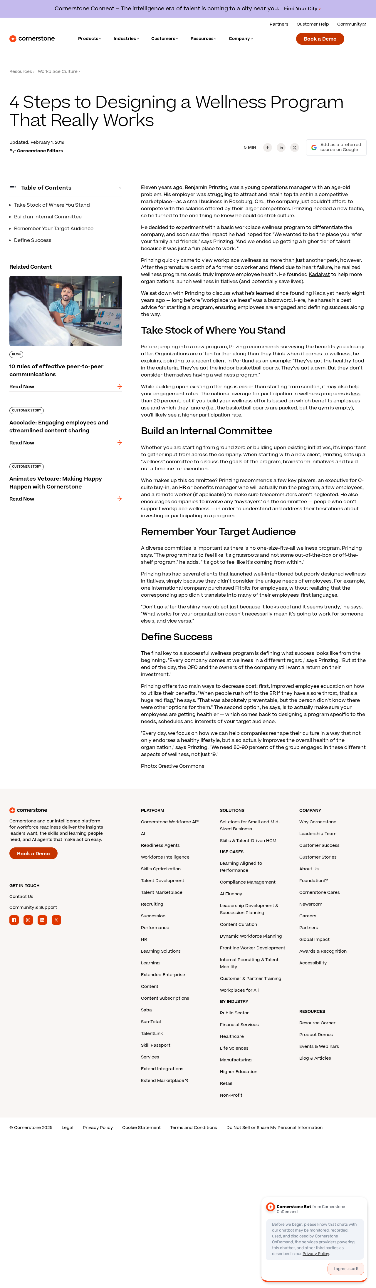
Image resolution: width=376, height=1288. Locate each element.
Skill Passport (155, 1045)
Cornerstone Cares (319, 892)
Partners (279, 24)
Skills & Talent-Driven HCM (248, 841)
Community (349, 24)
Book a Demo (320, 39)
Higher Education (238, 1072)
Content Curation (238, 924)
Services (150, 1057)
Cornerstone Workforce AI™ (170, 822)
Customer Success (319, 845)
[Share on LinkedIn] (281, 147)
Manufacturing (236, 1060)
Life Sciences (234, 1048)
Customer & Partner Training (250, 979)
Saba (146, 1010)
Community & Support (33, 907)
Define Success (32, 240)
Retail (226, 1083)
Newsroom (310, 904)
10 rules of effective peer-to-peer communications (49, 278)
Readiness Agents (160, 845)
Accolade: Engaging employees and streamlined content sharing (53, 409)
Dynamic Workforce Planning (251, 936)
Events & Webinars (319, 1046)
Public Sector (234, 1013)
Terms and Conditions (193, 1128)
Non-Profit (231, 1095)
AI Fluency (231, 894)
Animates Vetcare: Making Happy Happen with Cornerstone (65, 466)
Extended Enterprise (163, 975)
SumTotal (151, 1022)
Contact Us (21, 897)
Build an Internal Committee (48, 216)
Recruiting (152, 904)
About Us (309, 869)
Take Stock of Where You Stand (52, 205)
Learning (150, 963)
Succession (153, 916)
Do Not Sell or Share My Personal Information (274, 1128)
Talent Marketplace (161, 892)
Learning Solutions (161, 951)
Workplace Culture (58, 71)
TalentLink (152, 1034)
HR (144, 939)
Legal (67, 1128)
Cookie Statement (141, 1128)
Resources (20, 71)
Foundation (311, 881)
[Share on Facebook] (267, 147)
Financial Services (239, 1025)
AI (143, 834)
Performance (155, 928)
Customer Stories (318, 857)
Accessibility (313, 963)
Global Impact (314, 939)
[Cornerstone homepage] (65, 810)
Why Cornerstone (317, 822)
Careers (307, 916)
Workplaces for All (239, 990)
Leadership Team (317, 834)
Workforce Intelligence (165, 857)
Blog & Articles (315, 1058)
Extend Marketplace (162, 1081)
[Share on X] (294, 147)
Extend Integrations (162, 1069)
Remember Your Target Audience (53, 228)
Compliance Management (248, 882)
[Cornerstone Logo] (32, 38)
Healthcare (232, 1036)
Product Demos (316, 1035)
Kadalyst (319, 274)
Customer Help (313, 24)
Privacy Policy (98, 1128)
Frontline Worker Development (252, 948)
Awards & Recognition (323, 951)
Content (149, 986)
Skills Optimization (161, 869)
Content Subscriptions (165, 998)
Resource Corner (317, 1023)
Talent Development (162, 881)
